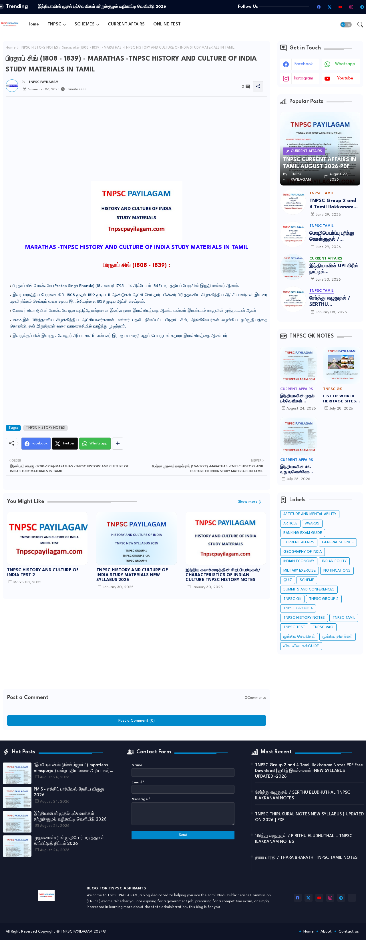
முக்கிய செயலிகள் (299, 636)
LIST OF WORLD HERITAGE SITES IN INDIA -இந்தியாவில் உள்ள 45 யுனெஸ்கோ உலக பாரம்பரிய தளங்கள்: (341, 399)
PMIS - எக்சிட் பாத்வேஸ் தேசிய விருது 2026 (69, 792)
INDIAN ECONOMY (298, 561)
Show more (248, 502)
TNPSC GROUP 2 (324, 599)
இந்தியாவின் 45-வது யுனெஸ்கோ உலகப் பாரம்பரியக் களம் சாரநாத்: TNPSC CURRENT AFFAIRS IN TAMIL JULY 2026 (297, 470)
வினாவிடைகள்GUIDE (301, 646)
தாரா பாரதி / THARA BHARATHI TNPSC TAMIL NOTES (306, 858)
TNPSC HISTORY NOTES (38, 47)
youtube (345, 78)
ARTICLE (290, 523)
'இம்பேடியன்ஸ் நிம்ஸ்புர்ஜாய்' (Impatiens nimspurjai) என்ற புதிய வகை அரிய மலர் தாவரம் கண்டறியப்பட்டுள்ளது (72, 768)
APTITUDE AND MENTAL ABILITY (309, 514)
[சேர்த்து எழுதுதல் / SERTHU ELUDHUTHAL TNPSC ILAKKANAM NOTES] (293, 299)
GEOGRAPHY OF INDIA (302, 552)
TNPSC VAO (323, 627)
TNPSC (54, 24)
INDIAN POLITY (334, 561)
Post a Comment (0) (136, 721)
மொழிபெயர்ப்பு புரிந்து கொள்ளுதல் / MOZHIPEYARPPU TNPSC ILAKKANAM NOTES (332, 237)
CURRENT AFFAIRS (126, 24)
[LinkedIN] (352, 898)
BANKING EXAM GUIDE (302, 533)
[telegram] (362, 7)
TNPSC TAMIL (344, 618)
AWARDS (312, 523)
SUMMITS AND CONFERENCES (309, 589)
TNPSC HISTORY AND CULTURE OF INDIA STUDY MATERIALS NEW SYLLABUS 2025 (132, 575)
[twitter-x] (329, 7)
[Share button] (117, 444)
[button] (346, 24)
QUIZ (287, 580)
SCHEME (307, 580)
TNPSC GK (292, 599)
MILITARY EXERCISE (299, 570)
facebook (304, 64)
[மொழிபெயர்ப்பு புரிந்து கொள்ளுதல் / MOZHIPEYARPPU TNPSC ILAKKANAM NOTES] (293, 234)
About (326, 931)
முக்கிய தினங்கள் (338, 636)
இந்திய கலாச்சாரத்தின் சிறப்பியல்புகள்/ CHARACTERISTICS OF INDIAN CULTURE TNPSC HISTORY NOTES (223, 575)
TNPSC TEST (294, 627)
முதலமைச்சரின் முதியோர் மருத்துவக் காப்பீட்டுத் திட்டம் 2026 (93, 7)
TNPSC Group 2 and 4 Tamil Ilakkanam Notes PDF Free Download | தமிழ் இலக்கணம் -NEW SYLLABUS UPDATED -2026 (332, 204)
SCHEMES (85, 24)
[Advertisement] (136, 174)
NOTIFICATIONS (337, 570)
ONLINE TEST (167, 24)
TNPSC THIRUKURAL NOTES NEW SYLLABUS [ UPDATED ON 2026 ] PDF (309, 817)
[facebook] (319, 7)
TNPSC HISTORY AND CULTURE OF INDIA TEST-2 (43, 572)
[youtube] (340, 7)
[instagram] (351, 7)
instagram (303, 78)
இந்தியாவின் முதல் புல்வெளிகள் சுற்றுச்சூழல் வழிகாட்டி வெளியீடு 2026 (298, 399)
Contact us (349, 931)
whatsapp (345, 64)
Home (33, 24)
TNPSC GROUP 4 (298, 608)
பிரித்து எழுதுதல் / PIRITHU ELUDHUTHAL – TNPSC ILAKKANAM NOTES (304, 839)
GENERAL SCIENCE (338, 542)
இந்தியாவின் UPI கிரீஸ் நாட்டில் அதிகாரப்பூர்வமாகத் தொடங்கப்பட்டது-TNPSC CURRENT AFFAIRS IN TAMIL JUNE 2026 (333, 269)
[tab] (33, 24)
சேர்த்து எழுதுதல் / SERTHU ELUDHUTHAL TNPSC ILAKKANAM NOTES (333, 302)
